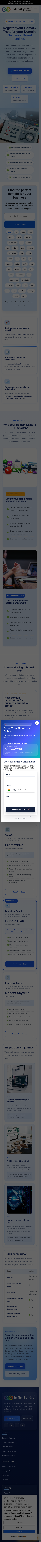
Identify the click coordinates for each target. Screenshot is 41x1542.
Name (8, 775)
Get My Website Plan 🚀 (20, 809)
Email (8, 797)
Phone (8, 785)
